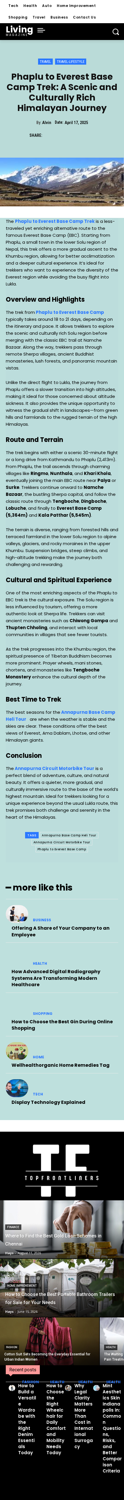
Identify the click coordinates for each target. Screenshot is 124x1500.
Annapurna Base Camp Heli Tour (69, 835)
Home (38, 1057)
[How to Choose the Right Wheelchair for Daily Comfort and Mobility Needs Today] (40, 1388)
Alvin (46, 122)
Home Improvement (22, 1285)
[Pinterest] (76, 135)
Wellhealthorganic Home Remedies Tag (61, 1065)
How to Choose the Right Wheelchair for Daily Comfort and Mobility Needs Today (56, 1419)
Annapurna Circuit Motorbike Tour (61, 842)
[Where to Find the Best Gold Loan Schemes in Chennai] (62, 1229)
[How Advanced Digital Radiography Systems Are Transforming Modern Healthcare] (17, 957)
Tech (38, 1094)
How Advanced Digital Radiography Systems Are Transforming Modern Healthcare (56, 978)
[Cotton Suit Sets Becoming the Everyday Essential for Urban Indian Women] (49, 1341)
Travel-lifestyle (70, 61)
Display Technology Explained (48, 1102)
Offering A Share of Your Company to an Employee (61, 931)
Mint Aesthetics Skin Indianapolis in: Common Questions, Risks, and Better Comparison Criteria (112, 1428)
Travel (45, 61)
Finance (13, 1227)
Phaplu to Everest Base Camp (61, 849)
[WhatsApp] (89, 135)
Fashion (11, 1347)
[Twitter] (62, 135)
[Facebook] (49, 135)
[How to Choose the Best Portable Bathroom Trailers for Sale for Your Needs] (62, 1288)
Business (42, 920)
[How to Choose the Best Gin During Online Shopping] (17, 1008)
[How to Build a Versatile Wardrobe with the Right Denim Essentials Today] (12, 1388)
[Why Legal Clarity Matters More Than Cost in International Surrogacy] (68, 1388)
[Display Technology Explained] (17, 1088)
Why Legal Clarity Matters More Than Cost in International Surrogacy (83, 1416)
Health (40, 963)
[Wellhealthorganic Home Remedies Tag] (17, 1051)
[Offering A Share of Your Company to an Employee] (17, 914)
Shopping (42, 1013)
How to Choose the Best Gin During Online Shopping (62, 1024)
